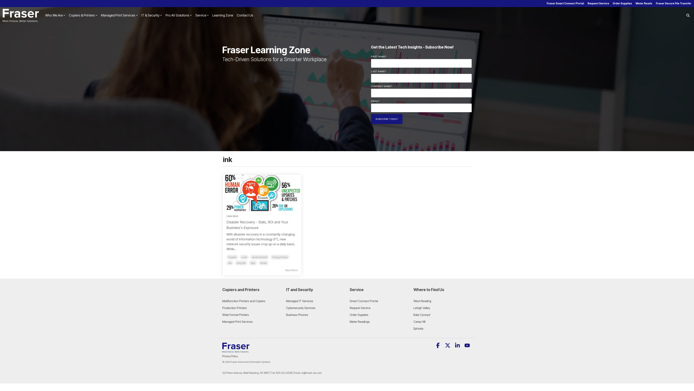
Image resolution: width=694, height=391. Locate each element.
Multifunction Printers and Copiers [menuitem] (243, 301)
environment (259, 257)
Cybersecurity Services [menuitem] (300, 308)
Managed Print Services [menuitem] (237, 321)
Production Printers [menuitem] (234, 308)
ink (230, 262)
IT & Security (150, 15)
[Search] (688, 15)
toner (263, 262)
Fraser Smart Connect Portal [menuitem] (565, 3)
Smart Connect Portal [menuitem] (364, 301)
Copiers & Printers (82, 15)
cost (244, 257)
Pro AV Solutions (177, 15)
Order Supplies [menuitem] (622, 3)
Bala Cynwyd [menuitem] (422, 315)
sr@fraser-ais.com (311, 372)
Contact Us (245, 15)
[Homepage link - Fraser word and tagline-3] (235, 350)
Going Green (280, 257)
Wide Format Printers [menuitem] (235, 315)
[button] (438, 346)
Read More (291, 270)
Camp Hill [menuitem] (419, 321)
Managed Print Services (118, 15)
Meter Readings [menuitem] (360, 321)
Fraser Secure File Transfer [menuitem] (673, 3)
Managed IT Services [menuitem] (299, 301)
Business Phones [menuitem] (297, 315)
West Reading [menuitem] (422, 301)
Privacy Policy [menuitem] (230, 356)
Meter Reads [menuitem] (644, 3)
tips (253, 262)
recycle (241, 262)
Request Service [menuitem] (598, 3)
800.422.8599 (284, 372)
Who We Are (54, 15)
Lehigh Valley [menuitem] (422, 308)
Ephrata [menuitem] (418, 328)
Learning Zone (222, 15)
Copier (232, 257)
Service (200, 15)
